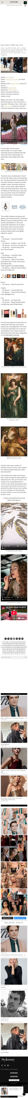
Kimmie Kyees (19, 50)
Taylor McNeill (5, 744)
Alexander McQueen (10, 48)
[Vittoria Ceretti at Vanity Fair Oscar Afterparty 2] (14, 848)
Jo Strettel (3, 987)
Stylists (24, 52)
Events (2, 49)
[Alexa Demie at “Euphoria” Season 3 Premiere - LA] (14, 902)
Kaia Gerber (23, 49)
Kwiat (25, 50)
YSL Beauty (4, 54)
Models (11, 52)
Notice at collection (5, 1096)
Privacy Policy (14, 1072)
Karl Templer (11, 50)
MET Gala (20, 51)
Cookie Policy (14, 1076)
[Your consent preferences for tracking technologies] (25, 2)
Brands (24, 48)
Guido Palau (8, 49)
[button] (25, 657)
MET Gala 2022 (4, 52)
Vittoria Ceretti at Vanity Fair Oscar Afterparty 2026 (13, 771)
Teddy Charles (4, 1020)
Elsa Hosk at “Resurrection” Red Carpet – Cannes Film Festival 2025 (12, 798)
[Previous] (2, 65)
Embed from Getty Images (6, 111)
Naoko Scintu (17, 52)
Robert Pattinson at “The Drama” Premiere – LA (14, 718)
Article (19, 48)
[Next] (26, 65)
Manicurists (14, 51)
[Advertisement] (14, 22)
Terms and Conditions (14, 1080)
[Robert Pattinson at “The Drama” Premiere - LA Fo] (14, 821)
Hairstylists (16, 49)
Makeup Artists (6, 51)
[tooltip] (25, 6)
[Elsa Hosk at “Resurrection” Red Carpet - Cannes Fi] (14, 875)
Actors (2, 48)
